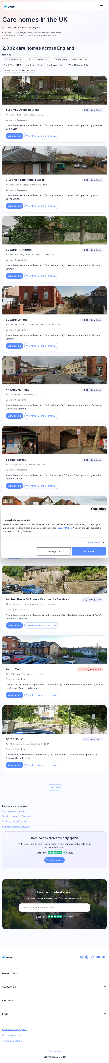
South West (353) (55, 65)
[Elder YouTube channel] (98, 957)
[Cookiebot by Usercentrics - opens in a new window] (93, 509)
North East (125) (80, 59)
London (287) (60, 59)
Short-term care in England (16, 816)
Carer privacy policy (12, 1035)
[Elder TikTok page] (92, 957)
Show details (93, 542)
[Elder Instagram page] (87, 957)
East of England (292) (38, 59)
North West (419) (12, 65)
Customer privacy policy (14, 1029)
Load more (54, 787)
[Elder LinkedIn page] (104, 957)
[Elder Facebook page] (81, 957)
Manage (52, 551)
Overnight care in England (16, 826)
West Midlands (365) (78, 65)
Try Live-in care (54, 860)
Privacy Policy (64, 528)
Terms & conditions (12, 1040)
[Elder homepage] (9, 6)
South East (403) (34, 65)
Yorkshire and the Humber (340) (19, 70)
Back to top (55, 1051)
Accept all (89, 551)
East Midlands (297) (13, 59)
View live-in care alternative (41, 135)
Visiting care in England (14, 821)
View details (14, 135)
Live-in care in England (14, 811)
